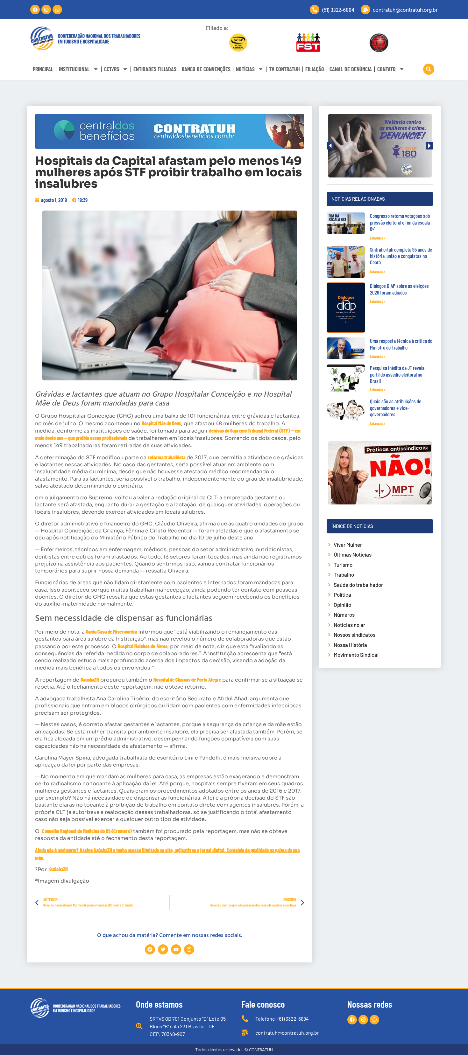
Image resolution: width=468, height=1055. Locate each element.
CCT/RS (111, 69)
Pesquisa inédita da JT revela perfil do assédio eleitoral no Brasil (397, 374)
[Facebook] (35, 9)
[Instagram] (46, 9)
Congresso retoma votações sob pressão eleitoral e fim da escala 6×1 (400, 222)
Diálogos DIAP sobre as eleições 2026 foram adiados (399, 288)
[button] (428, 69)
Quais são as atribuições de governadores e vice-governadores (395, 407)
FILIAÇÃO (314, 69)
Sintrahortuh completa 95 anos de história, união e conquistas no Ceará (401, 256)
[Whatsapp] (57, 9)
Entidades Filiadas (154, 69)
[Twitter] (163, 949)
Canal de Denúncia (351, 69)
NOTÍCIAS (245, 69)
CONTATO (386, 69)
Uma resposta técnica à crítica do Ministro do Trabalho (401, 343)
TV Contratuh (284, 69)
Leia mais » (378, 238)
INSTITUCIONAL (74, 69)
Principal (43, 69)
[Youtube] (176, 949)
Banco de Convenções (206, 69)
